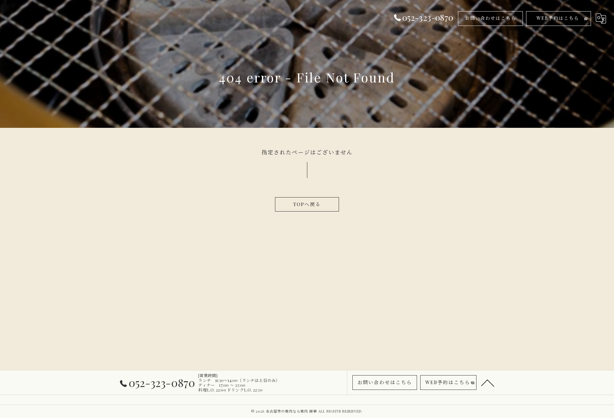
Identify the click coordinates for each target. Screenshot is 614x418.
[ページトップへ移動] (487, 382)
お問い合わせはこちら (490, 18)
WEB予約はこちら (558, 18)
